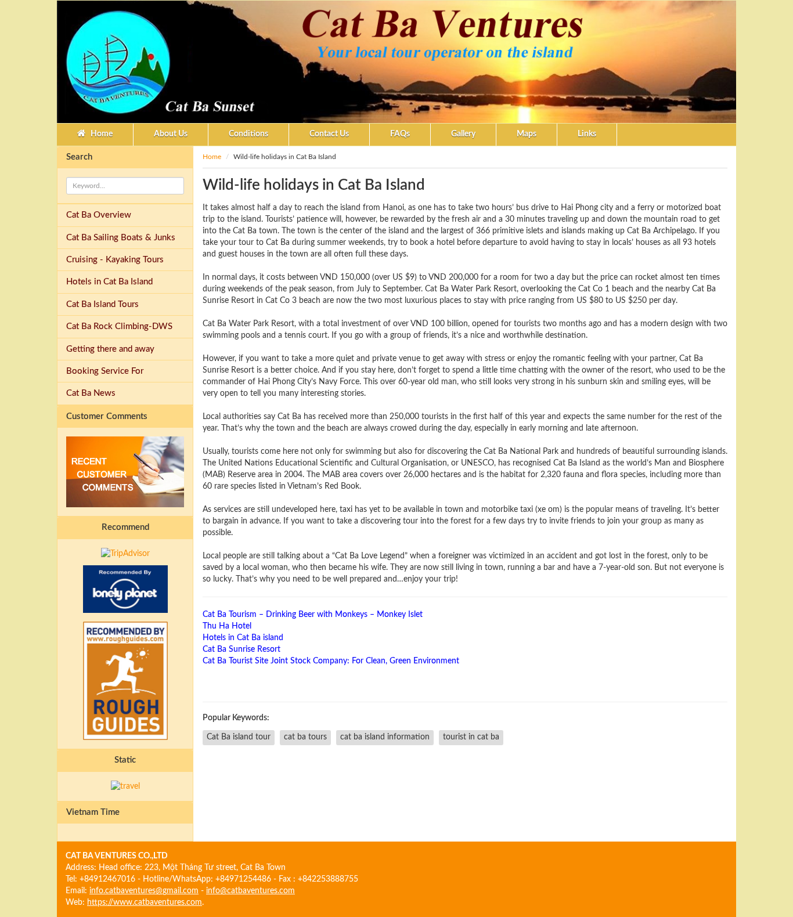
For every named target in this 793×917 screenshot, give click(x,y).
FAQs (400, 134)
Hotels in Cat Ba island (243, 638)
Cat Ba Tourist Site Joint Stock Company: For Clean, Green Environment (331, 661)
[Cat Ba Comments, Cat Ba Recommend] (125, 472)
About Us (171, 134)
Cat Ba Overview (98, 215)
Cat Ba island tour (239, 737)
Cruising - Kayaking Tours (115, 259)
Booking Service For (104, 371)
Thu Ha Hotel (227, 626)
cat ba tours (305, 737)
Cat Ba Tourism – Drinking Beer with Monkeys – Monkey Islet (313, 615)
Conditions (248, 134)
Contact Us (329, 134)
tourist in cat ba (471, 737)
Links (587, 134)
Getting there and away (110, 349)
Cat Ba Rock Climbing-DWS (119, 326)
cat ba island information (385, 737)
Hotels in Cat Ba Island (109, 281)
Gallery (463, 134)
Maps (526, 134)
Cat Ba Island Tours (102, 304)
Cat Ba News (91, 393)
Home (101, 134)
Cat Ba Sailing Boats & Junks (120, 237)
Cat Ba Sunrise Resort (241, 649)
